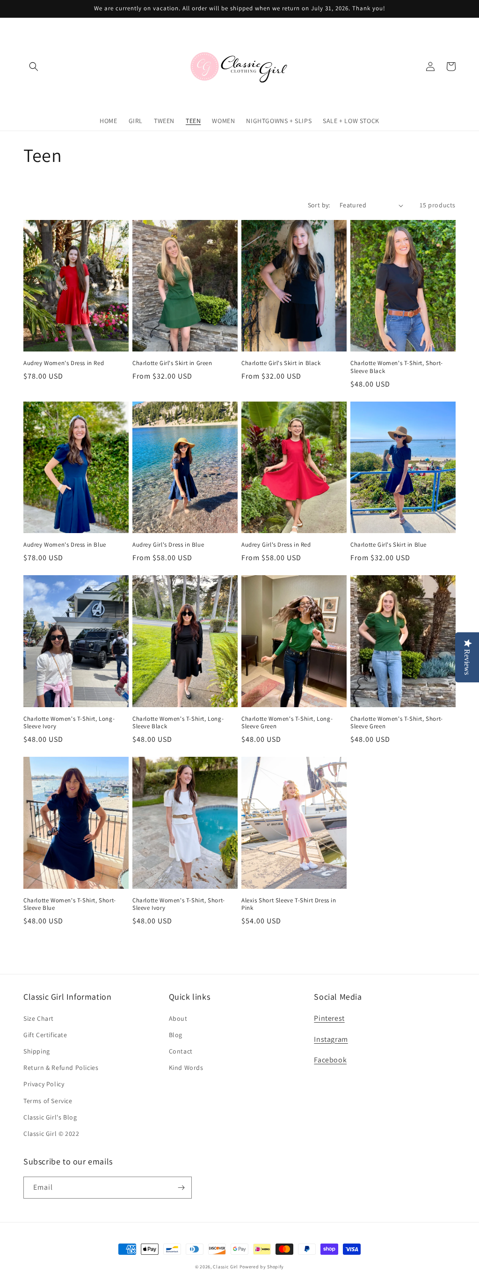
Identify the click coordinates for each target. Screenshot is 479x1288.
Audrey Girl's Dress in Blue (168, 545)
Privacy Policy (43, 1084)
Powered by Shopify (262, 1267)
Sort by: (319, 205)
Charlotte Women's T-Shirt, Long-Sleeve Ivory (69, 723)
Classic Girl (225, 1267)
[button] (33, 66)
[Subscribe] (181, 1188)
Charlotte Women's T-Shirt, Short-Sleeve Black (396, 367)
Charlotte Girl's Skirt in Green (172, 363)
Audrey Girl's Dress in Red (276, 545)
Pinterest (329, 1018)
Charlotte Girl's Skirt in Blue (388, 545)
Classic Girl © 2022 (51, 1133)
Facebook (330, 1060)
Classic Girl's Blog (50, 1117)
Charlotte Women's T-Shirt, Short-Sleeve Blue (69, 904)
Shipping (36, 1051)
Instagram (331, 1039)
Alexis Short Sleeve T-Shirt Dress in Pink (288, 904)
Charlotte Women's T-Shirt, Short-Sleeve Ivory (178, 904)
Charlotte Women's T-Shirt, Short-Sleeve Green (396, 723)
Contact (181, 1051)
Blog (175, 1035)
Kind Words (186, 1067)
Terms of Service (48, 1101)
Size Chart (38, 1018)
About (178, 1018)
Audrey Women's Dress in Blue (64, 545)
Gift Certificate (45, 1035)
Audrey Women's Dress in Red (63, 363)
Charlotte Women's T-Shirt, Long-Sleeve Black (178, 723)
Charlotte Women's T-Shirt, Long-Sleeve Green (287, 723)
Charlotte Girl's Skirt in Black (281, 363)
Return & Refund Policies (60, 1067)
